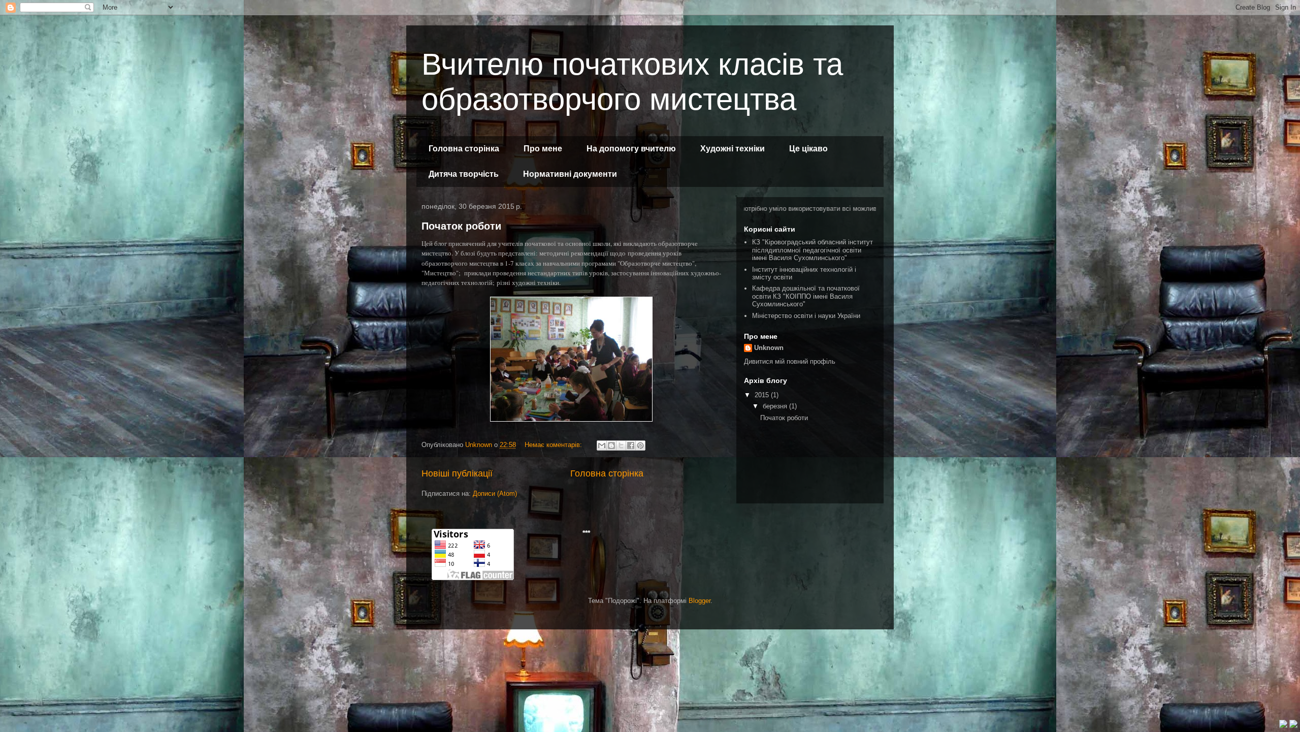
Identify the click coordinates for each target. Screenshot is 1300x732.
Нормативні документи (570, 174)
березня (776, 406)
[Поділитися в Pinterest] (640, 445)
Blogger (699, 600)
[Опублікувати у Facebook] (631, 445)
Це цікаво (808, 148)
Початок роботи (461, 226)
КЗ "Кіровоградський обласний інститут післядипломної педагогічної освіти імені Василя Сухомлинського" (812, 250)
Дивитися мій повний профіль (789, 361)
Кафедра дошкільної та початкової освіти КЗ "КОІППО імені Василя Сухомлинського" (806, 296)
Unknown (769, 348)
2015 (763, 395)
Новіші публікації (457, 473)
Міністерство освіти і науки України (806, 316)
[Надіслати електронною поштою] (602, 445)
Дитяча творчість (464, 174)
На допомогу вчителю (631, 148)
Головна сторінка (464, 148)
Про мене (543, 148)
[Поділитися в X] (621, 445)
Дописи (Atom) (495, 493)
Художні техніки (732, 148)
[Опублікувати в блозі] (611, 445)
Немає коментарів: (554, 445)
